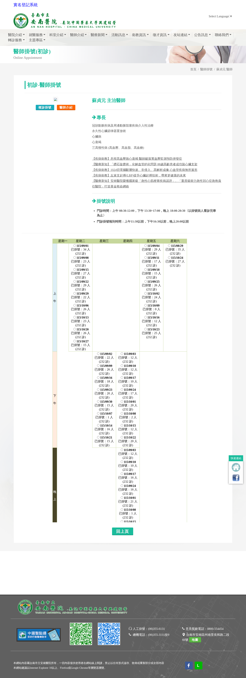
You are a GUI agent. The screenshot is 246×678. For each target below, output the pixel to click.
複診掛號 (45, 107)
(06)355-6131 (156, 628)
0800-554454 (215, 628)
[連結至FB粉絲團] (236, 478)
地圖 (195, 639)
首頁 (193, 69)
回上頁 (122, 531)
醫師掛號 (206, 69)
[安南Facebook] (109, 634)
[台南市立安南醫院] (73, 606)
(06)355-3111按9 (158, 634)
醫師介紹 (66, 107)
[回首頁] (236, 467)
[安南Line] (81, 634)
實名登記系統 (25, 5)
